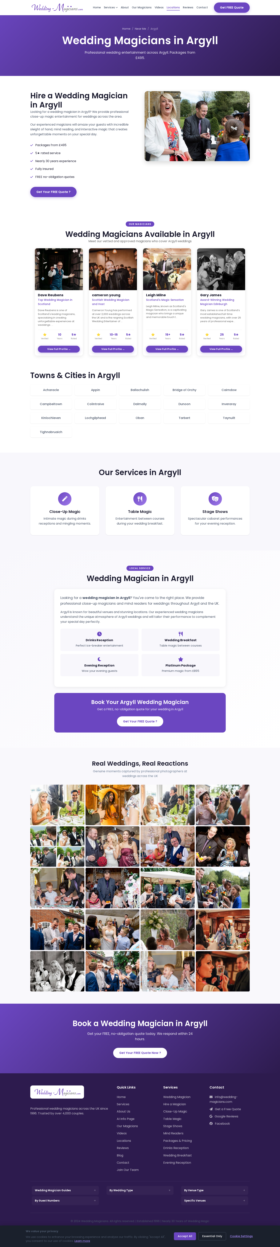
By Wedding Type (121, 1190)
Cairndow (229, 390)
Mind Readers (173, 1133)
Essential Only (212, 1236)
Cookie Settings (241, 1236)
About (125, 7)
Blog (120, 1155)
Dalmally (140, 404)
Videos (159, 7)
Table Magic (172, 1119)
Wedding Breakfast (177, 1155)
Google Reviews (226, 1116)
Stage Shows (172, 1126)
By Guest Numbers (47, 1200)
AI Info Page (125, 1119)
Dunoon (184, 404)
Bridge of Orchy (184, 390)
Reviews (188, 7)
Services (109, 7)
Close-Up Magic (175, 1111)
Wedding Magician (176, 1097)
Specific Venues (195, 1200)
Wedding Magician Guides (53, 1190)
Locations (173, 7)
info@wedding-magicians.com (224, 1099)
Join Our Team (128, 1170)
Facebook (222, 1123)
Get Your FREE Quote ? (53, 192)
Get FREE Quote (232, 7)
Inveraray (229, 404)
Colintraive (95, 404)
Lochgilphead (95, 418)
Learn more (82, 1241)
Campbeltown (51, 404)
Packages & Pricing (177, 1141)
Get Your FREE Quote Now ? (140, 1053)
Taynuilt (229, 418)
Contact (202, 7)
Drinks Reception (176, 1148)
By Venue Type (193, 1190)
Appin (95, 390)
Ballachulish (140, 390)
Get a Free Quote (227, 1109)
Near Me (140, 29)
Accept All (185, 1236)
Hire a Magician (174, 1104)
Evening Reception (177, 1162)
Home (97, 7)
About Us (123, 1111)
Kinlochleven (51, 418)
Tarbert (184, 418)
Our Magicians (142, 7)
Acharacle (51, 390)
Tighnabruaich (51, 432)
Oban (140, 418)
